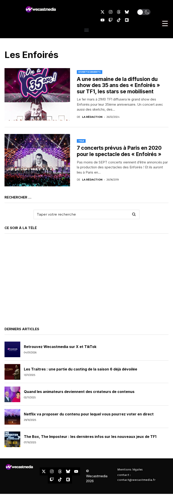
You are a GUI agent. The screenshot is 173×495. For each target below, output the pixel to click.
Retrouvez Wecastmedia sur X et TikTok (60, 346)
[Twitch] (111, 20)
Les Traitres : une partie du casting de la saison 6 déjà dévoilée (80, 369)
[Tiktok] (119, 20)
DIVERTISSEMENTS (89, 72)
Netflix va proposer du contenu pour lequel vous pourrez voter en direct (89, 414)
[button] (143, 12)
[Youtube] (102, 20)
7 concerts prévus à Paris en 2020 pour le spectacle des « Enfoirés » (119, 151)
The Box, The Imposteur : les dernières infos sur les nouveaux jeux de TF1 (90, 436)
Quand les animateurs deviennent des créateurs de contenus (79, 391)
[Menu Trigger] (165, 23)
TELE (81, 141)
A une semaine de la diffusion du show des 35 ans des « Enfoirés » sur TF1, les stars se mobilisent (118, 85)
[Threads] (119, 12)
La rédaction (92, 117)
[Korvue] (127, 20)
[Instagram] (111, 12)
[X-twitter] (102, 12)
